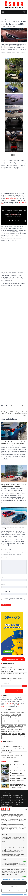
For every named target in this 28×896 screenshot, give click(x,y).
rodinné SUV (4, 731)
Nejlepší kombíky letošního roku (8, 752)
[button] (26, 809)
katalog (21, 719)
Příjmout (14, 883)
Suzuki (7, 804)
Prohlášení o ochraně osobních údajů (15, 894)
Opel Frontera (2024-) (6, 680)
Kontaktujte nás (9, 703)
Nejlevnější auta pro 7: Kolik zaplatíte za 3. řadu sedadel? (13, 678)
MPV (16, 725)
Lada (9, 799)
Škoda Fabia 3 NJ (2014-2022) (7, 671)
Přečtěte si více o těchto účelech (18, 879)
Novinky (3, 19)
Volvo (10, 806)
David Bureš (14, 768)
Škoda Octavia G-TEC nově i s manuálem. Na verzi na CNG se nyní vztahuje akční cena (13, 442)
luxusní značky (13, 723)
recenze (16, 729)
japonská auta (15, 719)
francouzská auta (5, 716)
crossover (8, 714)
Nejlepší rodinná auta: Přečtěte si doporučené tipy (11, 755)
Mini (14, 801)
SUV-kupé (14, 733)
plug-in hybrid (10, 729)
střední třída (4, 733)
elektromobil (14, 714)
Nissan (24, 801)
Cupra (21, 795)
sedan (10, 731)
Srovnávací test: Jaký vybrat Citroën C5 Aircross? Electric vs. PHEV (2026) (18, 777)
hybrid (11, 406)
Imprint (25, 894)
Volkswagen (16, 735)
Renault (21, 729)
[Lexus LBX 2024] (14, 64)
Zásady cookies (5, 894)
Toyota (23, 733)
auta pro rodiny (5, 712)
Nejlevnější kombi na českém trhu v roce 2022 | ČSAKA (12, 666)
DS (6, 797)
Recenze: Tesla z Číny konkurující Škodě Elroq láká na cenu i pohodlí (17, 765)
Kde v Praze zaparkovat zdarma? (8, 744)
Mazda (24, 799)
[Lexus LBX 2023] (14, 99)
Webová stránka (5, 591)
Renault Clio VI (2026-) (20, 673)
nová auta (4, 727)
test (19, 733)
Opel (3, 802)
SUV (10, 733)
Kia (2, 721)
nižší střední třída (22, 725)
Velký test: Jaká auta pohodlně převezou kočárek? (11, 746)
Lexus (15, 406)
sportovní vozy (16, 731)
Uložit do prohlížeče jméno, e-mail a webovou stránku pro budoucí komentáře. (15, 599)
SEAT (17, 802)
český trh (22, 735)
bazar (18, 712)
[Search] (24, 12)
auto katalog (12, 712)
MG (12, 801)
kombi (6, 721)
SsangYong (22, 802)
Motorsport (17, 761)
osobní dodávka (19, 727)
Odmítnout (14, 887)
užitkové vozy (5, 735)
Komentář (4, 558)
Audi (10, 795)
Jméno (3, 577)
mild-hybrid (10, 725)
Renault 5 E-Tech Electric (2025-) (8, 673)
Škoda (3, 737)
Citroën (17, 795)
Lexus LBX (20, 406)
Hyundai (20, 797)
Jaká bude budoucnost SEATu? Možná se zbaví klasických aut (12, 527)
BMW (22, 712)
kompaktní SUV (5, 723)
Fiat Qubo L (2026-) (17, 676)
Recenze (3, 761)
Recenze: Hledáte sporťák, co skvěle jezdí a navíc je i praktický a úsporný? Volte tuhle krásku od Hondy (18, 772)
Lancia (13, 799)
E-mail (3, 584)
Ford (20, 714)
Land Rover (19, 799)
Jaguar (3, 799)
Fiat (9, 797)
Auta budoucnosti (10, 19)
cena (3, 714)
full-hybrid (13, 716)
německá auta (11, 727)
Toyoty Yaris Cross (11, 198)
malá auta (20, 723)
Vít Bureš (4, 26)
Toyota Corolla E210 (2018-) (7, 667)
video (10, 735)
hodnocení (4, 719)
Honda (15, 797)
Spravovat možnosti (14, 891)
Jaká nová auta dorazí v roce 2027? (8, 757)
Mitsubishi (19, 801)
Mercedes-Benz (6, 801)
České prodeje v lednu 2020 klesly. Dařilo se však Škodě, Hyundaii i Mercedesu (13, 485)
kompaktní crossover (13, 721)
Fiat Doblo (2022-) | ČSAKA (7, 676)
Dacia (2, 797)
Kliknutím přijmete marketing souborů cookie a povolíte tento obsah (14, 215)
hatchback (19, 716)
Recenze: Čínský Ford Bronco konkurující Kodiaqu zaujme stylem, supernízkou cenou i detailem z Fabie (18, 784)
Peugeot (4, 729)
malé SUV (4, 725)
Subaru (3, 804)
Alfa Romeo (4, 795)
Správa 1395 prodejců (7, 879)
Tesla (15, 804)
